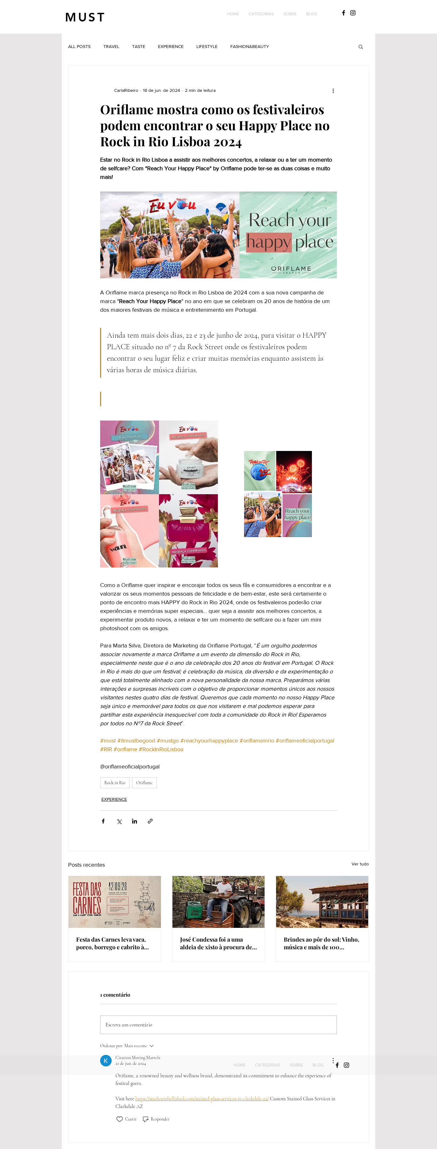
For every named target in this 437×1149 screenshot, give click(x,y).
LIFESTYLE (207, 46)
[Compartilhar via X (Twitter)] (119, 821)
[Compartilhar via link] (150, 821)
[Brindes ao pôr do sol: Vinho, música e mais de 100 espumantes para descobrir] (322, 902)
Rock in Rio (114, 782)
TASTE (138, 46)
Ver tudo (360, 863)
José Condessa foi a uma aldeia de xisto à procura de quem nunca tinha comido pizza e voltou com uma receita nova (216, 943)
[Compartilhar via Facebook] (103, 821)
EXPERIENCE (171, 46)
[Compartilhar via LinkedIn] (134, 821)
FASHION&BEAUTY (249, 46)
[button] (261, 14)
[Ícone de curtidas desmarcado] (119, 1119)
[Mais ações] (333, 90)
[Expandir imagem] (159, 493)
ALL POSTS (79, 46)
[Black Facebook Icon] (343, 12)
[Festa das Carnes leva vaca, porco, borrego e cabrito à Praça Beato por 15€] (114, 902)
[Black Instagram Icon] (352, 12)
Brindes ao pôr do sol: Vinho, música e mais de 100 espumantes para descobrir (321, 943)
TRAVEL (111, 46)
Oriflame (144, 782)
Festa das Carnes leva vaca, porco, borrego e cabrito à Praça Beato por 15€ (111, 943)
